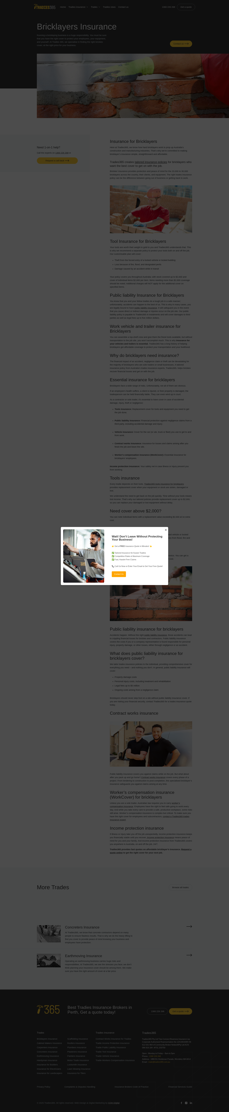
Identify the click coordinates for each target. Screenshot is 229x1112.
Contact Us (119, 574)
